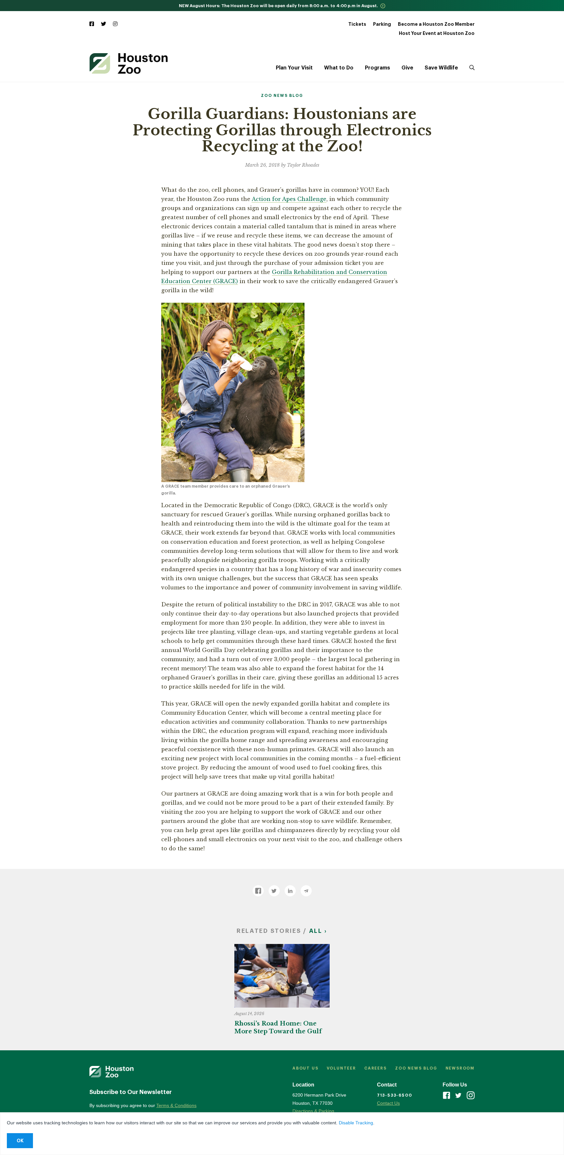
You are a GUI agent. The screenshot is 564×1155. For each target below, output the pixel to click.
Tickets (357, 24)
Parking (382, 24)
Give (407, 67)
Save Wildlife (441, 67)
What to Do (338, 67)
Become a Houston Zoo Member (436, 24)
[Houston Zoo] (128, 63)
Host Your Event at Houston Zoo (437, 33)
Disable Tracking (356, 1122)
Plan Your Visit (294, 67)
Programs (377, 67)
